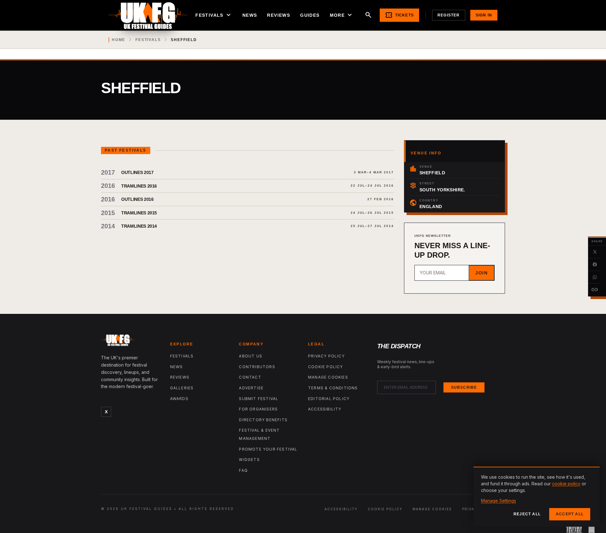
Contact (250, 377)
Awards (179, 398)
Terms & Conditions (333, 388)
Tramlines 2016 (139, 186)
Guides (309, 15)
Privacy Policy (326, 356)
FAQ (243, 470)
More (342, 15)
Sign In (484, 15)
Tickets (399, 15)
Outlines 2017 (137, 172)
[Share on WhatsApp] (594, 277)
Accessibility (325, 409)
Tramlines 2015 (139, 212)
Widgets (249, 459)
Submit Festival (258, 398)
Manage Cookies (328, 377)
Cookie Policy (325, 366)
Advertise (251, 388)
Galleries (182, 388)
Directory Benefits (263, 419)
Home (118, 40)
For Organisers (258, 409)
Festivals (213, 15)
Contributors (257, 366)
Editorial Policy (328, 398)
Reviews (278, 15)
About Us (250, 356)
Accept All (570, 514)
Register (448, 15)
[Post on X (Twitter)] (594, 252)
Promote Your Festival (268, 449)
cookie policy (566, 483)
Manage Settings (498, 500)
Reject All (527, 514)
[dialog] (536, 497)
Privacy (471, 509)
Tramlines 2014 (139, 226)
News (249, 15)
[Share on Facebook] (594, 264)
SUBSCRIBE (464, 387)
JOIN (481, 272)
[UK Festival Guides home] (130, 341)
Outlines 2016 (137, 199)
